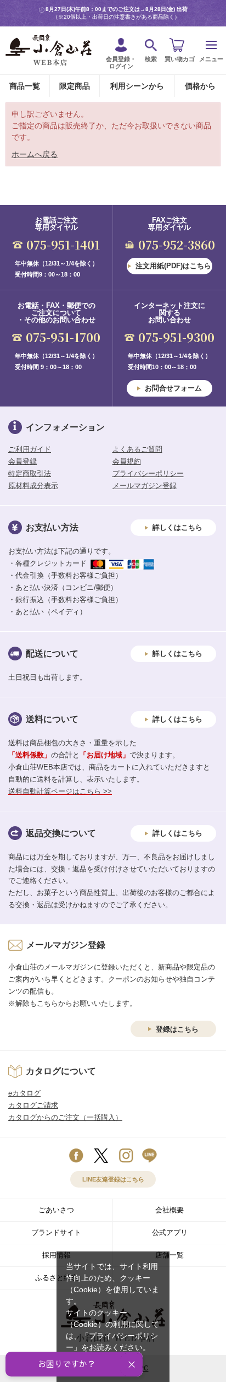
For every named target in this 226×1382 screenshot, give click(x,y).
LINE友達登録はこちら (113, 1179)
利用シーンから (137, 86)
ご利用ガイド (29, 449)
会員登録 (22, 461)
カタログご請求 (33, 1105)
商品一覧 (24, 86)
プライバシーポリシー (148, 473)
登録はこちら (177, 1029)
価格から (200, 86)
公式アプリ (170, 1232)
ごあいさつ (56, 1210)
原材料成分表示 (33, 485)
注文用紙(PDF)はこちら (173, 266)
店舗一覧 (169, 1255)
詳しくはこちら (177, 527)
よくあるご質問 (137, 449)
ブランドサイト (56, 1232)
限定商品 (74, 86)
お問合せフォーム (173, 388)
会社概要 (169, 1210)
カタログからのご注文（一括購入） (65, 1117)
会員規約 (126, 461)
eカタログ (24, 1093)
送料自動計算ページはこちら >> (60, 791)
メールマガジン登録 (144, 485)
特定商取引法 (29, 473)
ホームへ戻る (35, 154)
